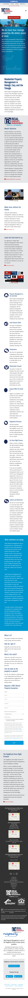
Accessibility (20, 984)
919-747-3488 (16, 5)
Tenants (12, 3)
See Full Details (9, 802)
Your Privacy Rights (18, 985)
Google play (18, 976)
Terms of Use (7, 984)
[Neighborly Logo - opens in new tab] (14, 934)
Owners (17, 3)
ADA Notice (11, 912)
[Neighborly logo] (14, 1)
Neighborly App (14, 883)
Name (6, 691)
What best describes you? (10, 711)
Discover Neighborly (13, 966)
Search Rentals (6, 3)
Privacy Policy (16, 738)
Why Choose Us (10, 229)
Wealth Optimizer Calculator (13, 179)
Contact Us (14, 877)
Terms (17, 729)
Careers (13, 888)
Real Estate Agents (13, 880)
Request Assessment (14, 17)
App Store (10, 976)
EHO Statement (14, 885)
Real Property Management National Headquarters (13, 882)
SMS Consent (7, 717)
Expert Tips (22, 3)
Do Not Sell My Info (9, 985)
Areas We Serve (10, 265)
